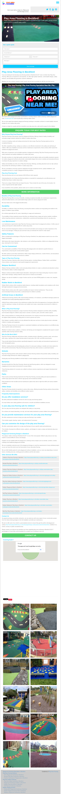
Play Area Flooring (53, 771)
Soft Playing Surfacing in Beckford (12, 786)
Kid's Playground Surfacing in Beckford (14, 774)
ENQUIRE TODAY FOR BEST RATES (30, 130)
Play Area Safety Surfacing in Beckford (13, 781)
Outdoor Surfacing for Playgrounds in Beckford (15, 778)
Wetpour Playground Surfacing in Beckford (14, 792)
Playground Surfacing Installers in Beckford (15, 782)
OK (40, 549)
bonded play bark (9, 118)
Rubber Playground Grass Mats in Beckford (15, 790)
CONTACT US (30, 535)
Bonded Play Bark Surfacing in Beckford (14, 776)
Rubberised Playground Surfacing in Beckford (15, 789)
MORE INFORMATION (30, 192)
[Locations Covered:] (2, 2)
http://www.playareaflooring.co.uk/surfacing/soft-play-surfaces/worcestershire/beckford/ (27, 524)
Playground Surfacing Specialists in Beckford (14, 771)
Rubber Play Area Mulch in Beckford (13, 784)
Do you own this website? (23, 549)
